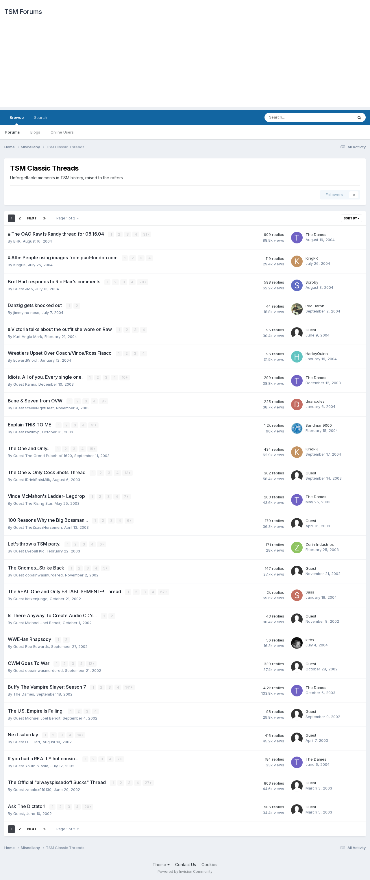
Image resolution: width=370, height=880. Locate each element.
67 (163, 592)
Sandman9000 (319, 425)
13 (127, 473)
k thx (310, 639)
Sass (310, 592)
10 (124, 377)
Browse (17, 117)
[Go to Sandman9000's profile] (297, 428)
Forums (12, 132)
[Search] (359, 117)
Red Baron (315, 306)
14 (79, 735)
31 (145, 234)
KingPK (19, 264)
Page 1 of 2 (66, 218)
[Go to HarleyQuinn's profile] (297, 357)
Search (40, 117)
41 (92, 425)
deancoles (315, 401)
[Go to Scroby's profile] (297, 285)
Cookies (209, 864)
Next (32, 218)
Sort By (351, 218)
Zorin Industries (320, 544)
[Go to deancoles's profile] (297, 404)
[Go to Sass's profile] (297, 595)
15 (92, 449)
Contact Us (185, 864)
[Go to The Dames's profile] (297, 237)
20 (142, 282)
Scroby (312, 282)
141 (128, 687)
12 (90, 663)
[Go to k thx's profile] (297, 643)
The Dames (316, 234)
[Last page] (44, 218)
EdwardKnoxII (25, 360)
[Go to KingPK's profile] (297, 261)
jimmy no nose (26, 312)
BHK (17, 241)
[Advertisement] (185, 66)
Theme (160, 864)
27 (147, 783)
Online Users (62, 132)
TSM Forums (23, 11)
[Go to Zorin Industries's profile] (297, 547)
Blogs (35, 132)
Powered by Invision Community (185, 871)
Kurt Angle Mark (27, 336)
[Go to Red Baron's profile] (297, 309)
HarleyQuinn (317, 353)
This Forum (335, 117)
